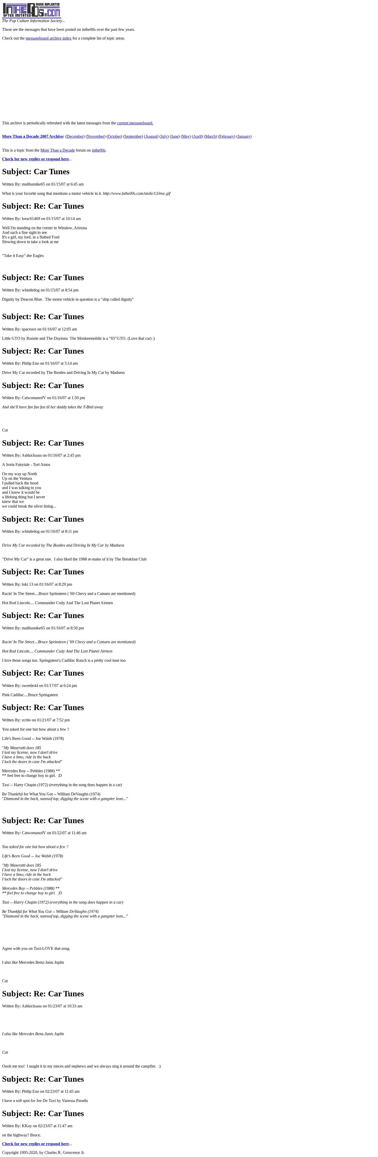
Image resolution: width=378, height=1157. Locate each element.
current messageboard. (135, 123)
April (197, 136)
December (75, 136)
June (174, 136)
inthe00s (98, 150)
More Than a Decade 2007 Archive (32, 136)
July (164, 136)
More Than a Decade (57, 150)
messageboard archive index (48, 38)
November (95, 136)
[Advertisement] (189, 81)
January (244, 136)
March (210, 136)
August (151, 136)
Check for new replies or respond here (35, 159)
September (133, 136)
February (226, 136)
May (186, 136)
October (114, 136)
